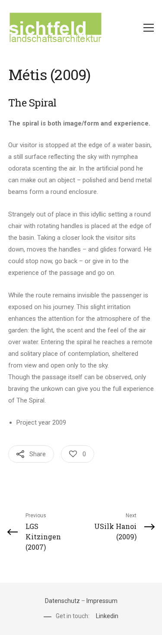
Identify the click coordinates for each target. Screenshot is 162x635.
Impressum (102, 600)
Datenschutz (62, 600)
